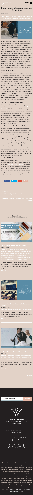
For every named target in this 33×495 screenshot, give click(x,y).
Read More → (4, 270)
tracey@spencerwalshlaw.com (16, 440)
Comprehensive (5, 17)
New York (12, 253)
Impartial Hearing (5, 253)
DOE (18, 17)
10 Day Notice (4, 249)
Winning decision (22, 259)
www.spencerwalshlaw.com (11, 438)
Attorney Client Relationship (15, 249)
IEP (24, 251)
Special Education (10, 18)
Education (22, 17)
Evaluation (17, 251)
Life (3, 18)
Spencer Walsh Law (20, 18)
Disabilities (13, 17)
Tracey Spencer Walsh (12, 259)
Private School (19, 253)
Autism (25, 249)
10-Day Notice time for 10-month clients (13, 245)
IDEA (22, 251)
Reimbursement (22, 255)
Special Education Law (22, 257)
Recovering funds (13, 255)
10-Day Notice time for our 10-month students (15, 352)
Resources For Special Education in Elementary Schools (15, 305)
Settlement (4, 257)
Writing (28, 18)
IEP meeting (29, 17)
